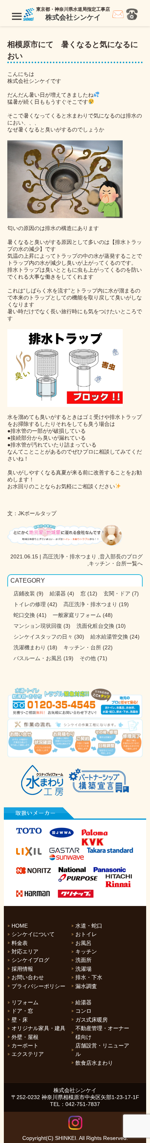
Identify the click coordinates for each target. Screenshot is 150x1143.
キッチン (86, 951)
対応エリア (25, 951)
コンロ (83, 1011)
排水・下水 (88, 977)
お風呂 (83, 943)
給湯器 (58, 593)
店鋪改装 (24, 593)
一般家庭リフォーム (77, 615)
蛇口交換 (24, 615)
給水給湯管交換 (109, 637)
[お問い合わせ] (118, 16)
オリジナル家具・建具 (38, 1028)
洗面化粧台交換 (95, 626)
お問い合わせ (28, 977)
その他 (88, 658)
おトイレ (86, 934)
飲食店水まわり (94, 1063)
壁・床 (20, 1020)
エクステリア (28, 1054)
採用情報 (22, 969)
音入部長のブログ (121, 556)
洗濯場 (83, 969)
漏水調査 (86, 986)
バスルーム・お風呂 (37, 658)
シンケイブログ (30, 960)
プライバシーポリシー (38, 986)
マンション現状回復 (37, 626)
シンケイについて (33, 934)
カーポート (25, 1045)
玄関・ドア (116, 593)
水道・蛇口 (88, 926)
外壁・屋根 (25, 1037)
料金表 (20, 943)
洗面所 (83, 960)
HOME (20, 926)
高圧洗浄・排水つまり (70, 556)
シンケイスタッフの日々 (43, 637)
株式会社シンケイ (73, 17)
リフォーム (25, 1002)
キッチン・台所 (108, 563)
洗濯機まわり (29, 647)
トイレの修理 (29, 604)
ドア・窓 (22, 1011)
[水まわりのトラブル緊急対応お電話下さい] (75, 703)
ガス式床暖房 (91, 1020)
